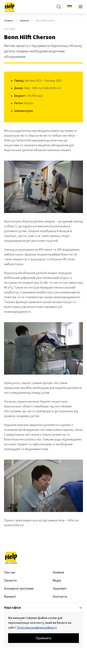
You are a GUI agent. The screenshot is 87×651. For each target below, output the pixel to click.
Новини (58, 572)
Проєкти (10, 580)
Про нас (9, 572)
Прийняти (43, 638)
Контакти (60, 596)
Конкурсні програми (18, 588)
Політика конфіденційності (37, 627)
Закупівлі (59, 588)
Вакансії (10, 596)
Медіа (57, 580)
